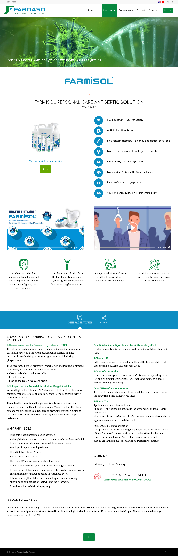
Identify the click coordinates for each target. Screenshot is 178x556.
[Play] (9, 247)
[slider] (40, 247)
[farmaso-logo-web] (24, 10)
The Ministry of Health (125, 474)
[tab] (80, 321)
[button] (45, 227)
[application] (45, 228)
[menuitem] (94, 10)
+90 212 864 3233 (10, 2)
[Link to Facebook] (172, 2)
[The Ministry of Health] (97, 476)
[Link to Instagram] (168, 2)
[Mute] (82, 247)
